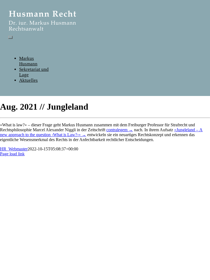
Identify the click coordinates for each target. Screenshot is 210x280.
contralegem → (119, 129)
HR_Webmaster (14, 149)
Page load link (12, 153)
